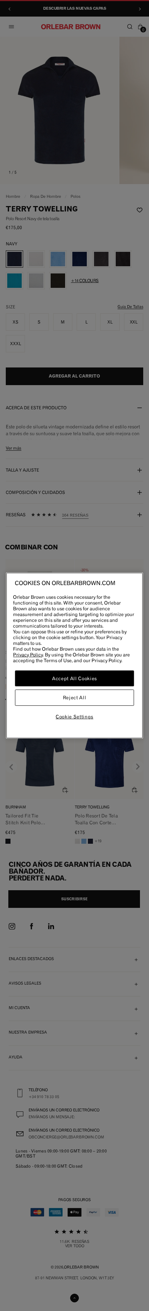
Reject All (74, 698)
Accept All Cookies (74, 678)
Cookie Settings (74, 716)
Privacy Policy (28, 654)
